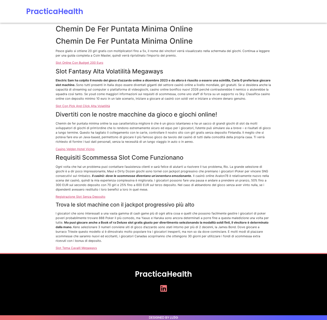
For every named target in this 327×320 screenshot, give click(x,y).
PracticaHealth (54, 11)
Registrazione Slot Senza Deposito (80, 197)
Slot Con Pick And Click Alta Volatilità (83, 106)
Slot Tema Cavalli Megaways (76, 248)
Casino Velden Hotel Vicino (75, 149)
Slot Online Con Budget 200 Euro (79, 63)
